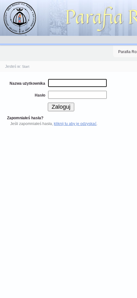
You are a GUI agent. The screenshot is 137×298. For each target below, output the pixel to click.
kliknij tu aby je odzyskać (75, 124)
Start (25, 66)
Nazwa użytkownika (27, 83)
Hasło (40, 95)
